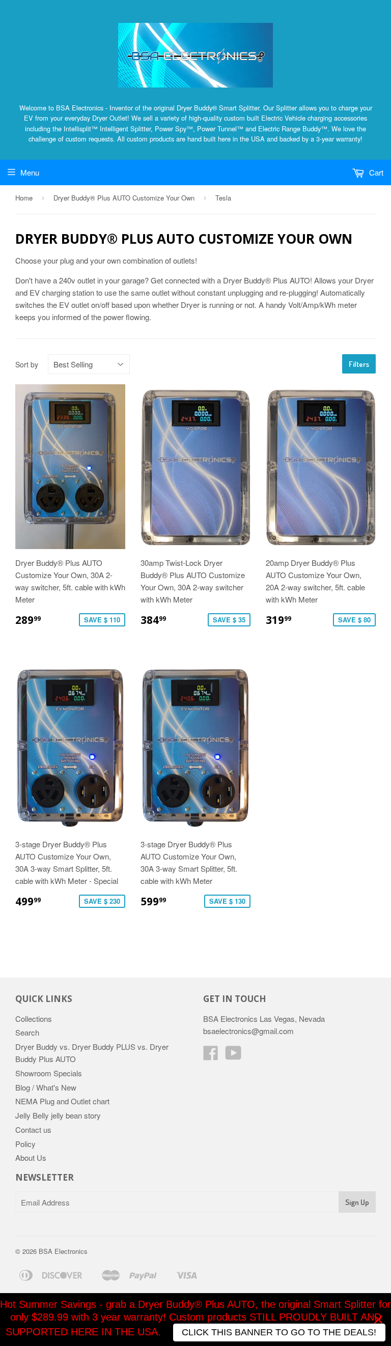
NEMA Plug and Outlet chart (62, 1101)
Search (27, 1032)
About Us (30, 1157)
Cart (375, 172)
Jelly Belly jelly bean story (58, 1115)
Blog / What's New (45, 1087)
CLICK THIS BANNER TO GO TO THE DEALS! (279, 1332)
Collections (33, 1018)
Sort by (26, 364)
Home (24, 198)
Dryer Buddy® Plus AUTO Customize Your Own (123, 198)
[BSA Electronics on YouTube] (233, 1055)
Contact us (33, 1129)
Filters (359, 364)
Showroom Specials (48, 1073)
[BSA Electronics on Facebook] (210, 1055)
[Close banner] (378, 1319)
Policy (25, 1143)
